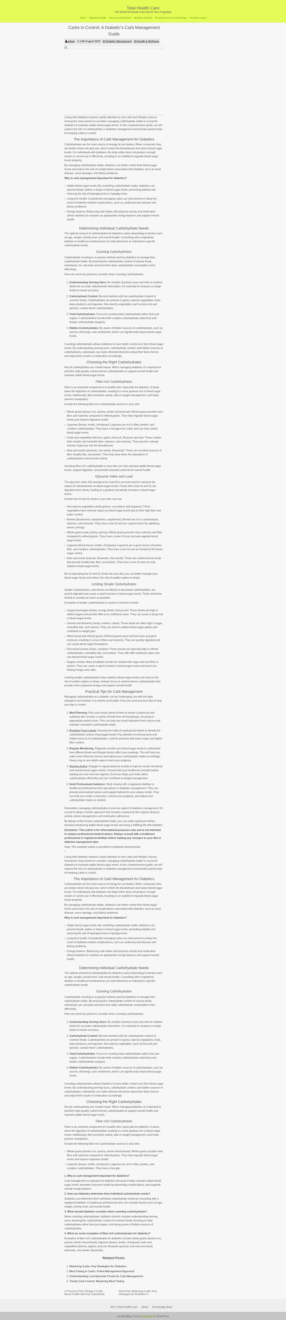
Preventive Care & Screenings (171, 17)
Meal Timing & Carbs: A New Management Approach (102, 1271)
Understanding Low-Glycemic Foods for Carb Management (106, 1276)
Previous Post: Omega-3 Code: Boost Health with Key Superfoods (84, 1293)
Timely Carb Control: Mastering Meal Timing (96, 1281)
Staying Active (78, 766)
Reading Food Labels (82, 730)
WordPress (162, 1316)
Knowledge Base (162, 1307)
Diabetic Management (119, 41)
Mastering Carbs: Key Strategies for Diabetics (97, 1266)
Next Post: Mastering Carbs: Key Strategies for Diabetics (138, 1293)
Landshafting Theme (129, 1316)
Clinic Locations (199, 24)
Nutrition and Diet (143, 17)
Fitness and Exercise (120, 17)
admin (71, 41)
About (83, 17)
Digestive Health (97, 17)
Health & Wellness (148, 41)
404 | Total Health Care (123, 1307)
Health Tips (196, 30)
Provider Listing (198, 17)
